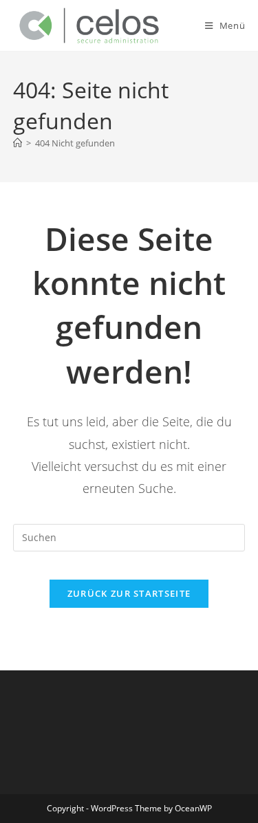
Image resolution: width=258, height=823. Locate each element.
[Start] (17, 143)
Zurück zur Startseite (129, 593)
